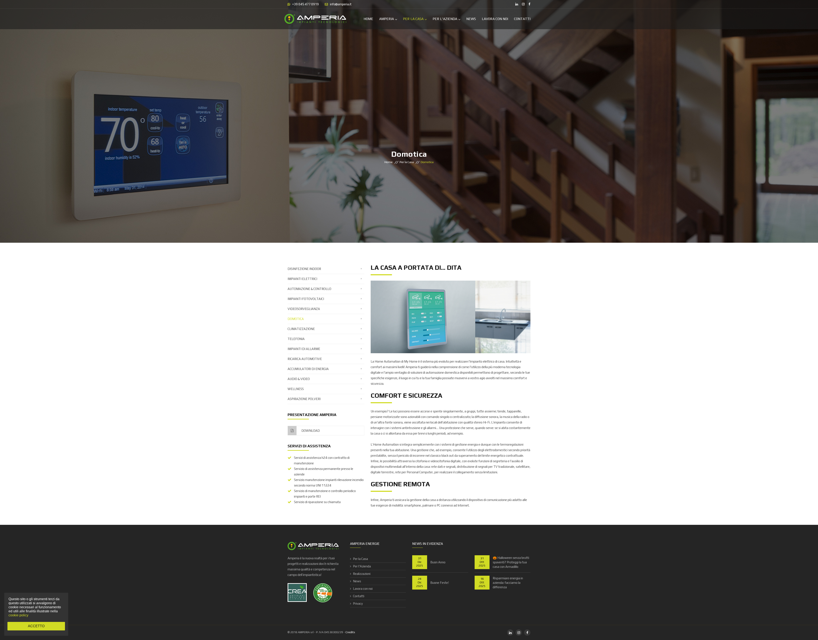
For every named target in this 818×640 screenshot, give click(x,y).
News (471, 19)
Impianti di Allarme (304, 349)
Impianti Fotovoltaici (306, 299)
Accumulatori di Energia (308, 369)
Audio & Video (299, 379)
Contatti (522, 19)
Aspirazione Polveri (304, 399)
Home (368, 19)
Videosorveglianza (304, 309)
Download (310, 430)
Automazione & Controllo (309, 289)
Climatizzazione (301, 329)
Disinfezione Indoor (304, 269)
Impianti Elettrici (302, 279)
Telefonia (296, 339)
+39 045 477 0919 (305, 4)
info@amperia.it (340, 4)
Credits (350, 632)
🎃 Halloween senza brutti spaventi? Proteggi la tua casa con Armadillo (511, 562)
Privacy (358, 603)
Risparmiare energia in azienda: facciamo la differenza (508, 582)
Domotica (296, 319)
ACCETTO (36, 626)
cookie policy (18, 615)
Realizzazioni (361, 573)
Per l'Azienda (445, 19)
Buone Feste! (439, 582)
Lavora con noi (495, 19)
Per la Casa (413, 19)
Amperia (386, 19)
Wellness (296, 389)
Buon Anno (437, 562)
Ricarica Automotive (305, 359)
